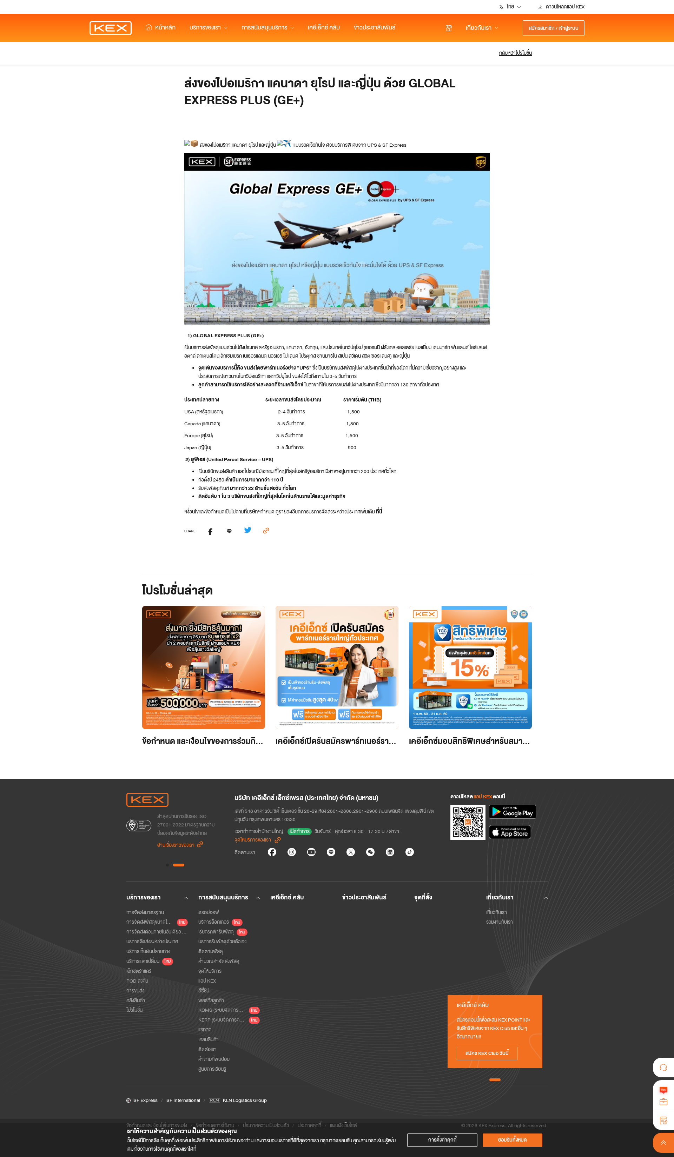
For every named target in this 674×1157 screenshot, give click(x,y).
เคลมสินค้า (208, 1040)
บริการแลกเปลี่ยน (142, 961)
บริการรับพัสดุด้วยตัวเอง (222, 942)
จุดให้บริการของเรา (252, 840)
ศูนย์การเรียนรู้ (212, 1069)
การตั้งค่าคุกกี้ (442, 1140)
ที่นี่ (379, 512)
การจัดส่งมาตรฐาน (145, 913)
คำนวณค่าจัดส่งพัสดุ (218, 961)
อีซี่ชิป (203, 991)
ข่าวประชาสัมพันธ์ (375, 27)
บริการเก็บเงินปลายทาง (148, 951)
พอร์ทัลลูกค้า (211, 1001)
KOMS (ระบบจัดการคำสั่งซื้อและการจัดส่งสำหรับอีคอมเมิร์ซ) (222, 1010)
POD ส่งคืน (137, 981)
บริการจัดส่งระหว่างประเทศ (152, 942)
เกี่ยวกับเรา (496, 913)
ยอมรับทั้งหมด (512, 1140)
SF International (183, 1100)
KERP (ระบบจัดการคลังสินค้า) (222, 1020)
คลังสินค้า (135, 1001)
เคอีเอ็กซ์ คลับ (324, 27)
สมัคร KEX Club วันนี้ (487, 1053)
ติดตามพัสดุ (210, 951)
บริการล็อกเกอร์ (213, 922)
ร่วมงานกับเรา (499, 922)
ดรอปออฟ (208, 913)
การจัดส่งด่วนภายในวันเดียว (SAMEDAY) (157, 932)
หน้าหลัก (165, 27)
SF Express (145, 1100)
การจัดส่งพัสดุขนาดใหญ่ (150, 922)
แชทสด (205, 1030)
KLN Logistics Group (245, 1100)
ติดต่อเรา (207, 1049)
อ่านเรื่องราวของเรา (175, 845)
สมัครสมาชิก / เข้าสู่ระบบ (554, 28)
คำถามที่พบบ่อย (214, 1059)
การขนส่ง (135, 991)
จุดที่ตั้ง (423, 898)
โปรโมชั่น (134, 1010)
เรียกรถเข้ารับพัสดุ (216, 932)
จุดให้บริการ (210, 971)
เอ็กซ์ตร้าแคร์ (138, 971)
